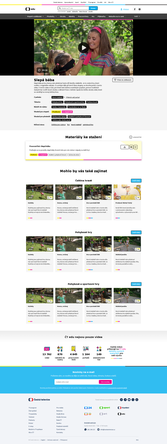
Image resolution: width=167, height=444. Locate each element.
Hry (93, 16)
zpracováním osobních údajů (117, 388)
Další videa (136, 181)
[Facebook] (135, 9)
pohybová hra (88, 125)
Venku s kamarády (59, 107)
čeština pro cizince (58, 125)
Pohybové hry (57, 102)
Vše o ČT (111, 2)
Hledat (93, 8)
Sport (77, 2)
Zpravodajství (68, 2)
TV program (91, 2)
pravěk (91, 11)
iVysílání (83, 2)
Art (105, 2)
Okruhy (63, 16)
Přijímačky (102, 16)
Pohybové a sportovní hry (74, 102)
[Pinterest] (139, 9)
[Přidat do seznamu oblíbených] (135, 147)
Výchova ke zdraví (59, 117)
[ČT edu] (30, 9)
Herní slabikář (57, 97)
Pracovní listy (83, 16)
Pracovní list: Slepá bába (39, 146)
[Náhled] (131, 147)
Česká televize (57, 2)
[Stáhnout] (125, 147)
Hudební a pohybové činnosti (79, 117)
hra (68, 125)
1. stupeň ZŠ (67, 112)
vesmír (69, 11)
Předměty (51, 16)
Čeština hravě (92, 102)
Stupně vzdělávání (34, 16)
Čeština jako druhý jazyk (61, 120)
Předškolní (56, 112)
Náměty (72, 16)
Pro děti (99, 2)
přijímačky (75, 11)
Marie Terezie (83, 11)
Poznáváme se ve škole (77, 107)
